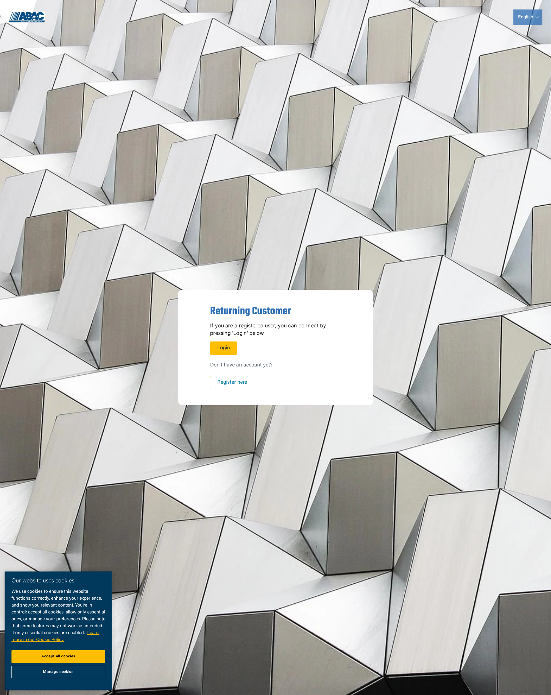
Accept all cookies (58, 656)
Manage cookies (58, 672)
